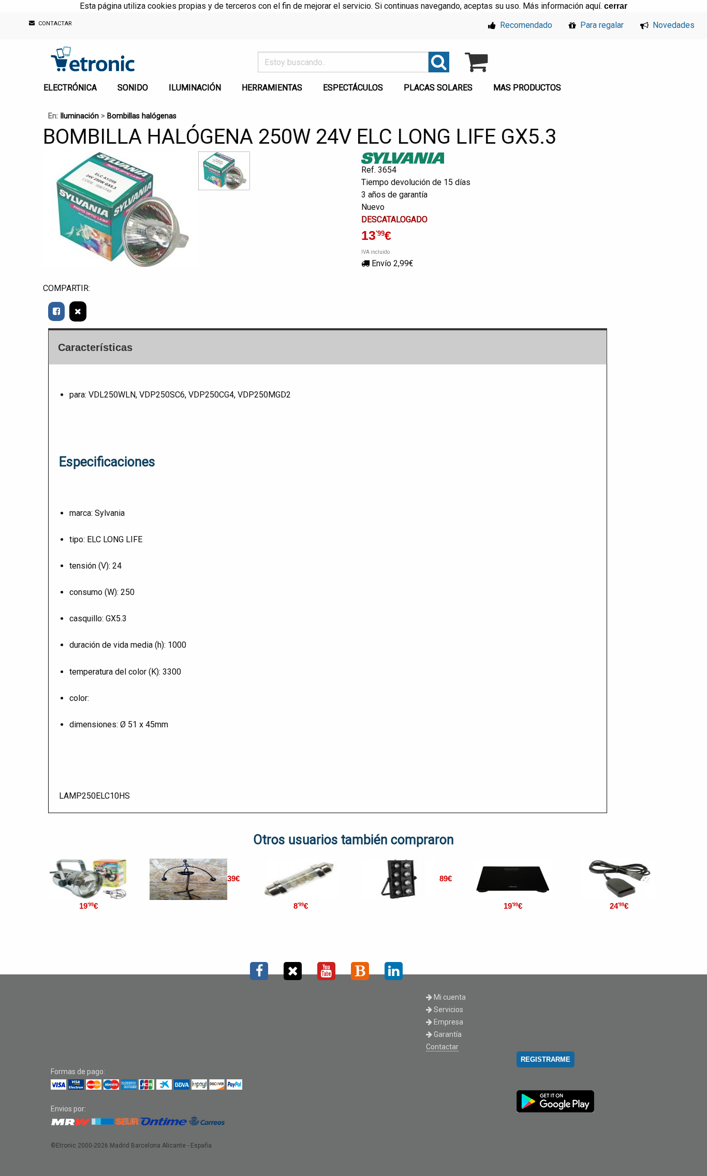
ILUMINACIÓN (195, 88)
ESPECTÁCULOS (353, 88)
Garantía (447, 1034)
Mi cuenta (449, 997)
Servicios (447, 1009)
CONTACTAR (54, 24)
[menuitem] (72, 85)
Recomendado (525, 25)
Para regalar (601, 25)
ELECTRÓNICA (70, 88)
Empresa (447, 1022)
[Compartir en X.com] (77, 311)
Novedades (673, 25)
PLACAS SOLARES (438, 88)
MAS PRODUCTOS (527, 88)
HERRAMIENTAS (272, 88)
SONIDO (132, 88)
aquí (592, 6)
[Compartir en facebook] (56, 311)
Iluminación (79, 116)
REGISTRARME (545, 1059)
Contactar (442, 1047)
